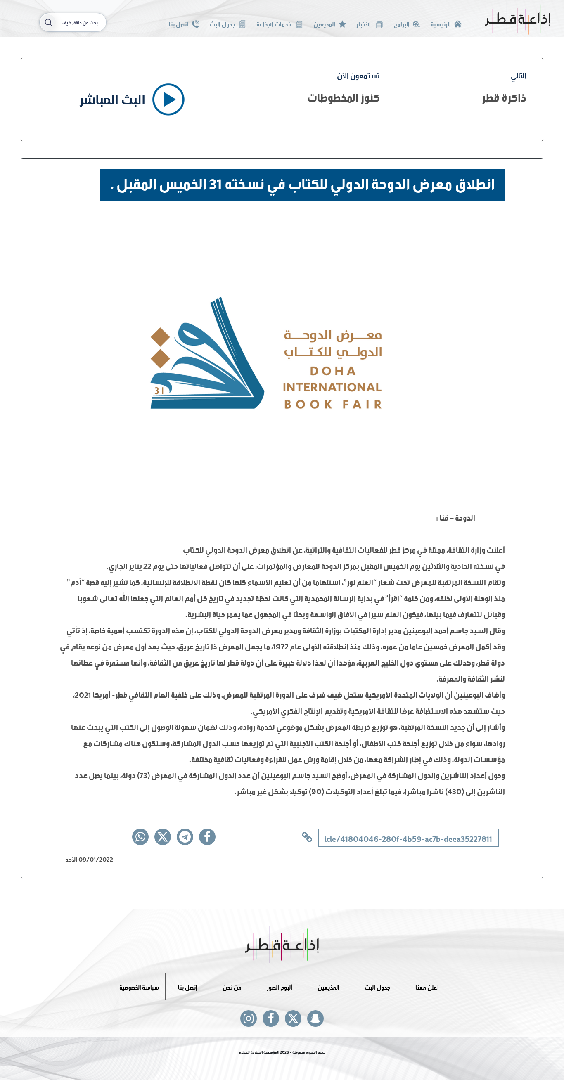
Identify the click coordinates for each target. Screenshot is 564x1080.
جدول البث (222, 23)
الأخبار (364, 23)
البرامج (401, 23)
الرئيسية (441, 23)
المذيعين (324, 23)
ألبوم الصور (279, 986)
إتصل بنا (178, 23)
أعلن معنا (427, 986)
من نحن (232, 986)
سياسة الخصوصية (139, 986)
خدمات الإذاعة (274, 23)
